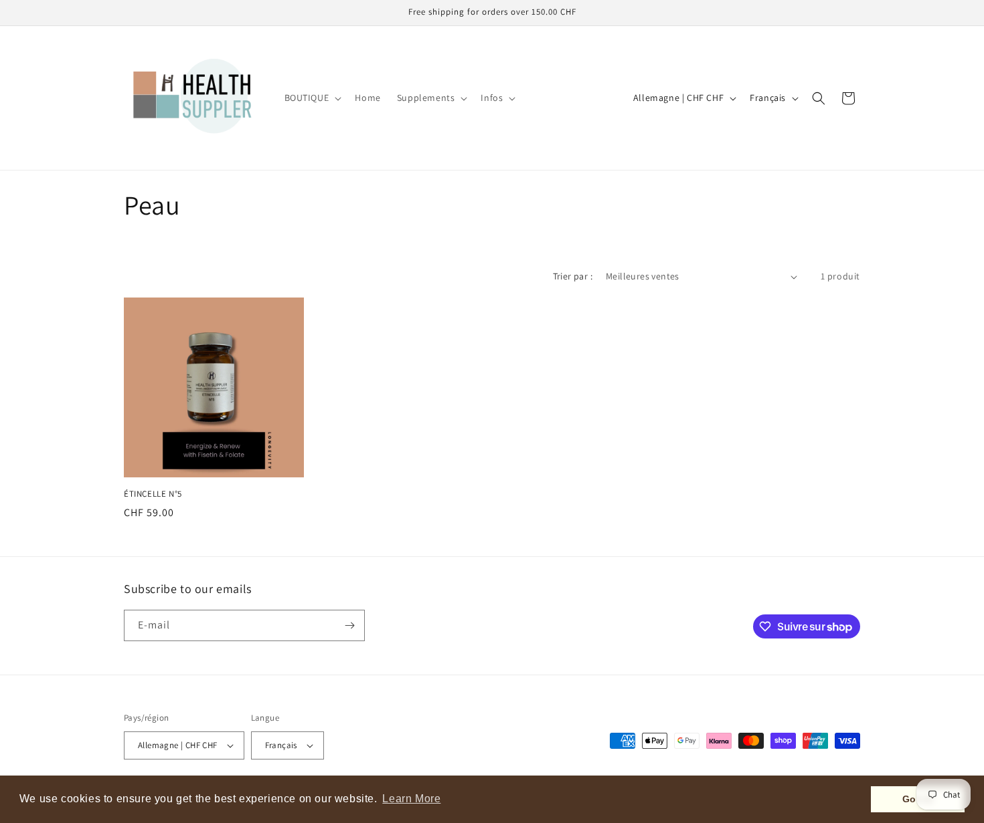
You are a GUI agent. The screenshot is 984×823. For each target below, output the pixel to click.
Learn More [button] (411, 798)
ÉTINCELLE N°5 (153, 494)
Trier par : (572, 276)
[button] (311, 98)
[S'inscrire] (349, 625)
